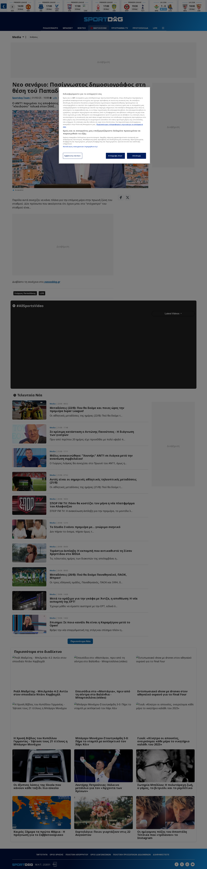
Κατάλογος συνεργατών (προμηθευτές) (80, 146)
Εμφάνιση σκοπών (72, 156)
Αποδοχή (137, 156)
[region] (104, 125)
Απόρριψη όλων (115, 156)
